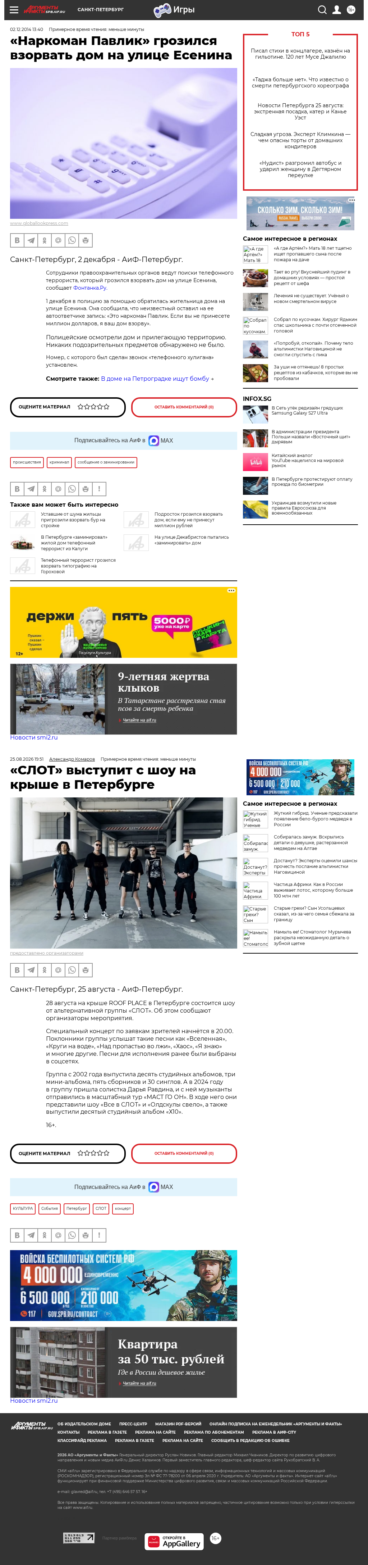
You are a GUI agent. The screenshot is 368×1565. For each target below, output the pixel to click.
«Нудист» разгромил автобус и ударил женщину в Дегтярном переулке (300, 169)
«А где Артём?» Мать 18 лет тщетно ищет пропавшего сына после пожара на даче (313, 253)
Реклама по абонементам (214, 1432)
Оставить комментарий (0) (184, 407)
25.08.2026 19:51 (26, 759)
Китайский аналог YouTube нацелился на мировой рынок (308, 460)
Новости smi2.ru (34, 737)
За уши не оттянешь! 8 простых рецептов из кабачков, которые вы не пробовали (316, 372)
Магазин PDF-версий (178, 1424)
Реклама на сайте (155, 1432)
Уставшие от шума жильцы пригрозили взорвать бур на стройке (73, 519)
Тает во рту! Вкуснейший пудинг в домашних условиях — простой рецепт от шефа (312, 277)
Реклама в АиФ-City (274, 1432)
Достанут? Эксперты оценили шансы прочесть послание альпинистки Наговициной (315, 866)
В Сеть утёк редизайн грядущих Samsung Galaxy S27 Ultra (307, 411)
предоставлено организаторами (46, 953)
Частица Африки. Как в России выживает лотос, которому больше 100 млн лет (313, 890)
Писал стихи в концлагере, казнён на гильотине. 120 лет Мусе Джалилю (300, 54)
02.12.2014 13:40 (26, 29)
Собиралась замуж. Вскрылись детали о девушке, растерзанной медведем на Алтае (311, 842)
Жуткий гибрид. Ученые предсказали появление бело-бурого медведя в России (316, 818)
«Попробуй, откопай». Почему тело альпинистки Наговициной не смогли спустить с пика (313, 348)
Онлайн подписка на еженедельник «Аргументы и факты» (276, 1424)
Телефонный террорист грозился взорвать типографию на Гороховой (78, 565)
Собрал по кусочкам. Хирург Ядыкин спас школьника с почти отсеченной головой (315, 325)
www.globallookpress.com (39, 223)
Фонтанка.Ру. (90, 288)
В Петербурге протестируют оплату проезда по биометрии (312, 482)
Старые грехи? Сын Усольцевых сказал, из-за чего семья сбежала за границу (314, 913)
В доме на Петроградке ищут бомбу (155, 378)
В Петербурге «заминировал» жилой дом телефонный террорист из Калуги (74, 542)
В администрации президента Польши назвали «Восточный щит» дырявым (311, 436)
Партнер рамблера (119, 1538)
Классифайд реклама (82, 1440)
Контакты (68, 1432)
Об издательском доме (84, 1424)
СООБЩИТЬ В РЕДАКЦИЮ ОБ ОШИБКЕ (250, 1440)
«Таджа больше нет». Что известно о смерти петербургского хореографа (300, 83)
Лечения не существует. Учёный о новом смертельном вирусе (311, 298)
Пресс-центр (133, 1424)
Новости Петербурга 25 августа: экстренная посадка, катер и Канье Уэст (300, 112)
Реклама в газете (107, 1432)
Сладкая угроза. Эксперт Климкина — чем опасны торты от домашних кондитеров (300, 140)
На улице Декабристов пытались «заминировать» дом (192, 540)
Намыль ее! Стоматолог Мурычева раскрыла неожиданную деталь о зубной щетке (312, 937)
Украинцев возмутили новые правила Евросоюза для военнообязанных (304, 508)
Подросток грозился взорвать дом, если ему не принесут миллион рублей (189, 519)
